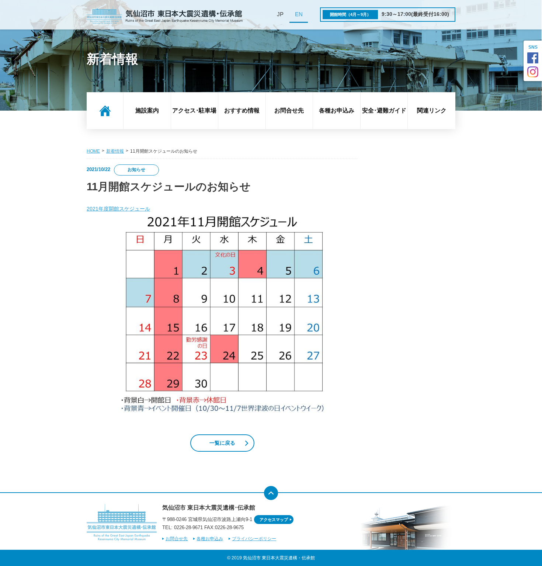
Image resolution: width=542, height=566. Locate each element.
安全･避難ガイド (384, 110)
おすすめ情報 (242, 110)
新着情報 (115, 151)
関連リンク (432, 110)
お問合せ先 (289, 110)
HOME (93, 151)
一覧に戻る (222, 443)
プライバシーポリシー (254, 538)
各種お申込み (336, 110)
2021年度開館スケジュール (118, 209)
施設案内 (147, 110)
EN (299, 14)
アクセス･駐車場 (194, 110)
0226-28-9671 (188, 527)
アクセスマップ (274, 519)
